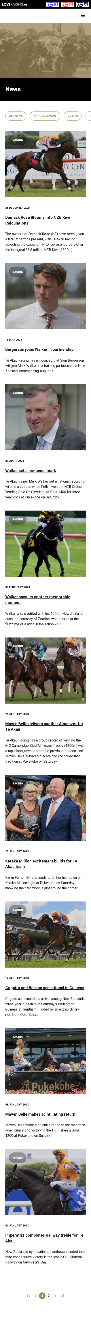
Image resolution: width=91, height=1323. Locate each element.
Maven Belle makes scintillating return (40, 1114)
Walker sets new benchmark (30, 470)
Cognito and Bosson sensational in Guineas (44, 987)
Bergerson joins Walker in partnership (39, 349)
